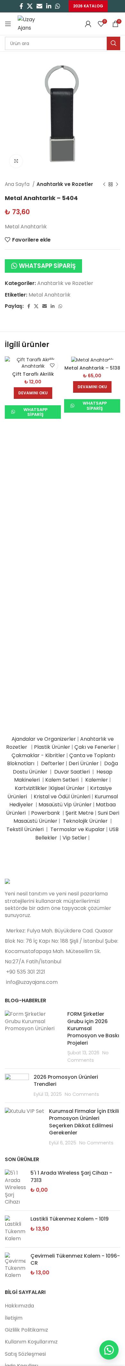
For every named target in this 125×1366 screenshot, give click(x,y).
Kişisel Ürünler (68, 788)
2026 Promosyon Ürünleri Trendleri (66, 1080)
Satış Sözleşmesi (25, 1354)
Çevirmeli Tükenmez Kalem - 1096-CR (75, 1259)
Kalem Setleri (62, 780)
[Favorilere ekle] (52, 365)
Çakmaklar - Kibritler (38, 755)
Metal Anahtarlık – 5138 (92, 368)
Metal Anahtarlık (50, 294)
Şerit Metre (79, 813)
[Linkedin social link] (48, 6)
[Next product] (117, 184)
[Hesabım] (88, 23)
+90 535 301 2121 (25, 972)
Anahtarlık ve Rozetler (65, 184)
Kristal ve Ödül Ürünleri (62, 796)
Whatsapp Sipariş (47, 266)
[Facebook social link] (21, 6)
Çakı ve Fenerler (95, 747)
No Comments (82, 1094)
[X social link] (30, 6)
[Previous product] (104, 184)
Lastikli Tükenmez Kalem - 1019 (69, 1219)
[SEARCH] (113, 43)
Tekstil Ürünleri (25, 829)
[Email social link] (39, 6)
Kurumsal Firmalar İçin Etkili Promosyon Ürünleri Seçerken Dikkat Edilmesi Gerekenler (84, 1121)
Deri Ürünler (84, 763)
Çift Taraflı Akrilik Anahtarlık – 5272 (33, 377)
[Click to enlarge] (16, 161)
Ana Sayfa (18, 184)
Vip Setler (75, 837)
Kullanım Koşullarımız (31, 1341)
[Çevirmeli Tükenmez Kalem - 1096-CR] (15, 1265)
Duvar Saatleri (73, 771)
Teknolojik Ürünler (86, 821)
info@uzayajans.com (32, 982)
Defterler (52, 763)
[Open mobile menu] (8, 23)
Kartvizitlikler (31, 788)
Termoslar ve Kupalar (77, 829)
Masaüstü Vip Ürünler (65, 804)
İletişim (13, 1318)
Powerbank (46, 813)
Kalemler (96, 780)
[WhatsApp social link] (57, 6)
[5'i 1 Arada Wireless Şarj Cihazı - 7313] (15, 1187)
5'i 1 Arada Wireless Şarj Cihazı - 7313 (71, 1176)
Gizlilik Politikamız (26, 1330)
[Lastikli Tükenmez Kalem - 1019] (15, 1228)
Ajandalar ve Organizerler (44, 739)
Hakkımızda (19, 1305)
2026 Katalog (88, 6)
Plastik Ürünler (52, 747)
